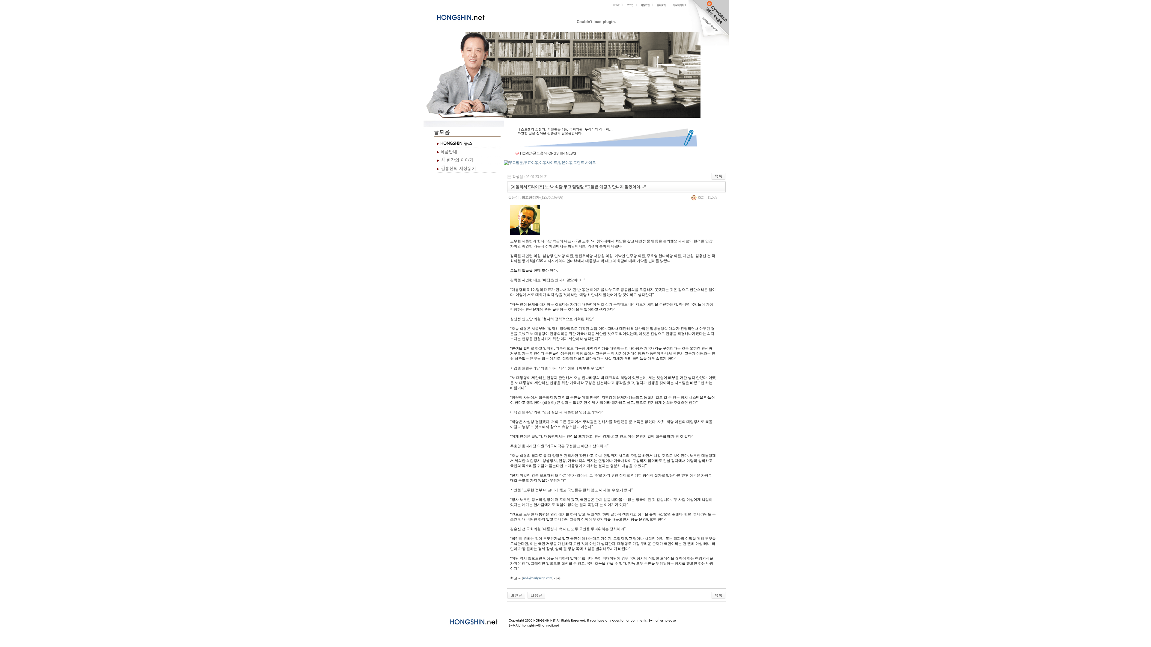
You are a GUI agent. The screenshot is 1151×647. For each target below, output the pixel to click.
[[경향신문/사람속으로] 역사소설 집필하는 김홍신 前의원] (516, 595)
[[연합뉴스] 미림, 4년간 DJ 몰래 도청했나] (536, 595)
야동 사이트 (513, 609)
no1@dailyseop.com (537, 578)
